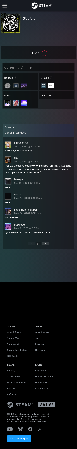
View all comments (15, 133)
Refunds (11, 394)
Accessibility (13, 376)
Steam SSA (13, 338)
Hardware (40, 344)
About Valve (42, 332)
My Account (42, 388)
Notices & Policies (17, 382)
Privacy (11, 370)
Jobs (37, 338)
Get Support (42, 382)
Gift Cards (12, 355)
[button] (38, 52)
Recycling (40, 350)
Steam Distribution (17, 350)
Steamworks (13, 344)
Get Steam (41, 370)
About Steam (14, 332)
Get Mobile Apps (19, 438)
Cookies (11, 388)
